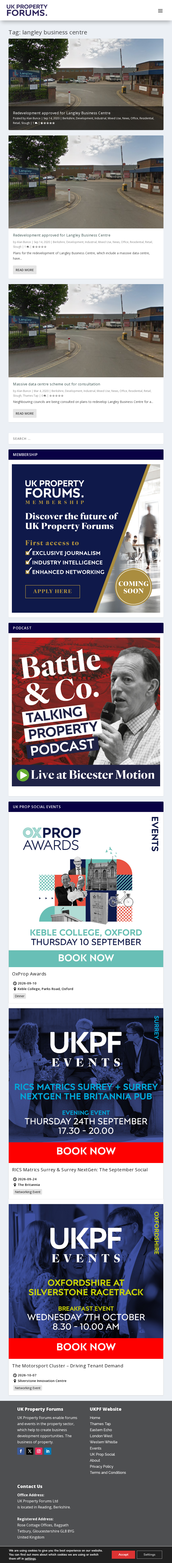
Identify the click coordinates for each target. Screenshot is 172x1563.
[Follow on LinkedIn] (47, 1451)
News (125, 118)
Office (134, 118)
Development (84, 118)
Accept (123, 1554)
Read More (25, 270)
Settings (149, 1554)
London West (101, 1436)
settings (30, 1559)
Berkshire (68, 118)
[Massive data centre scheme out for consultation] (86, 330)
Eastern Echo (101, 1430)
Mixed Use (114, 118)
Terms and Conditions (108, 1472)
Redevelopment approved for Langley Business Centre (61, 113)
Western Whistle (104, 1442)
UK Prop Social (102, 1454)
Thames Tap (31, 396)
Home (95, 1418)
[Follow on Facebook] (20, 1451)
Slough (25, 123)
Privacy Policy (101, 1466)
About (95, 1460)
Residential (146, 118)
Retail (16, 123)
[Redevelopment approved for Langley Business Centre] (86, 181)
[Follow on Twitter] (29, 1451)
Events (95, 1448)
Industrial (100, 118)
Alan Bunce (33, 118)
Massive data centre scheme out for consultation (56, 384)
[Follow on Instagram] (38, 1451)
